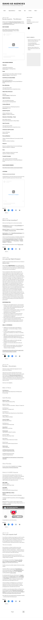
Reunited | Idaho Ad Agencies (33, 39)
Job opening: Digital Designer (11, 259)
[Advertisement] (33, 59)
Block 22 (9, 241)
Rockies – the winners (9, 366)
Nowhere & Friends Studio (8, 30)
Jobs (25, 10)
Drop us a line (20, 244)
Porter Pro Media (6, 95)
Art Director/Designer (8, 226)
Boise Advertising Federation (15, 21)
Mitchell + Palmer (6, 75)
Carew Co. (17, 560)
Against (4, 114)
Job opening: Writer (31, 45)
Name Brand (5, 427)
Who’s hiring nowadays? (10, 220)
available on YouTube (7, 504)
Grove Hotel (16, 240)
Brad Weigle (6, 577)
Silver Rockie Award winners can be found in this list (12, 167)
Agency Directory (12, 10)
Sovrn (4, 561)
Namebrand (5, 108)
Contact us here (29, 23)
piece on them (13, 572)
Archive (30, 10)
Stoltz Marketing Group (7, 81)
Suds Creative (5, 233)
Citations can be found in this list (9, 174)
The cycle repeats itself (9, 534)
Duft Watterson (6, 225)
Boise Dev (20, 571)
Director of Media (20, 229)
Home (5, 10)
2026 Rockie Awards (8, 23)
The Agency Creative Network (11, 561)
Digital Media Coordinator (8, 234)
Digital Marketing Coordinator (12, 239)
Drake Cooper (5, 68)
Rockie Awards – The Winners (11, 19)
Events (20, 10)
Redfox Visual (5, 446)
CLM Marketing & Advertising (8, 449)
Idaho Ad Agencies (14, 4)
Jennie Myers (21, 576)
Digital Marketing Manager (17, 233)
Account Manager (18, 225)
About (35, 10)
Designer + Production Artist (10, 230)
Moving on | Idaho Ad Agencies (33, 47)
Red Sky (20, 560)
